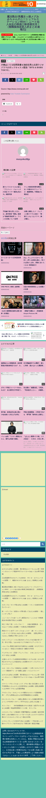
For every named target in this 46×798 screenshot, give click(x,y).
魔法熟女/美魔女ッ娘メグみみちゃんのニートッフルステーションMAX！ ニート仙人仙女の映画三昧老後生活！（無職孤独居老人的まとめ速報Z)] (22, 589)
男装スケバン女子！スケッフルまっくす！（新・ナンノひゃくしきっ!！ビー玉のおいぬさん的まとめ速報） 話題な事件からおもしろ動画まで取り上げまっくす (23, 633)
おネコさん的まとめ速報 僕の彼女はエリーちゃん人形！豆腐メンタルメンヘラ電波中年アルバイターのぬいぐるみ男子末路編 (23, 571)
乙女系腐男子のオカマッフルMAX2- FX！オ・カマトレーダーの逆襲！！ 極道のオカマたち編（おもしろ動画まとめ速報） (22, 580)
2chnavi (5, 489)
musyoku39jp (23, 159)
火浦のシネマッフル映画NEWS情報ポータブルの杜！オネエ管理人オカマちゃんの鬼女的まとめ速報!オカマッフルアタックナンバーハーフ (23, 661)
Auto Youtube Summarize (20, 94)
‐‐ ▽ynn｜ (11, 61)
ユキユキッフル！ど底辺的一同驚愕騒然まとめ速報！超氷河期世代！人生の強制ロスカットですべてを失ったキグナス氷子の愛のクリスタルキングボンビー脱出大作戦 (23, 714)
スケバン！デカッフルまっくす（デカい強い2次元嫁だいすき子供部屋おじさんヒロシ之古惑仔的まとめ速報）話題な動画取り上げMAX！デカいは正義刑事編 (23, 686)
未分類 (3, 61)
